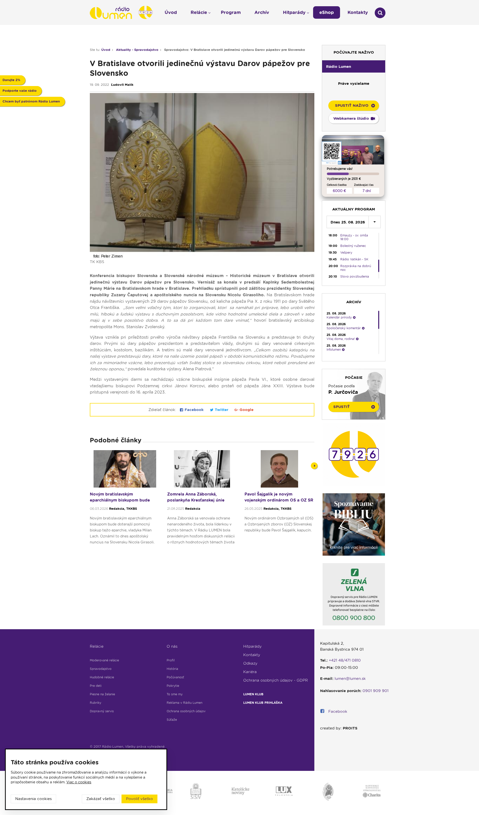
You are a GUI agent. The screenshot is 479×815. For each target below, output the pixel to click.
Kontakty (251, 655)
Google (245, 410)
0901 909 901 (375, 691)
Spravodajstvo (101, 669)
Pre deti (96, 686)
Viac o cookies (78, 782)
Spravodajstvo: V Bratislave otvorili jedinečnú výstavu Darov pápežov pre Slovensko (234, 50)
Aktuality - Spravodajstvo (137, 50)
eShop (326, 12)
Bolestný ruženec (353, 246)
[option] (124, 500)
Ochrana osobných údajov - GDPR (275, 680)
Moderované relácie (104, 660)
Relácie (97, 646)
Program (231, 12)
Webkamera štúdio (351, 118)
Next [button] (314, 465)
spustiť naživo (351, 105)
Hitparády (252, 646)
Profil (171, 660)
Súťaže (172, 719)
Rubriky (95, 703)
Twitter (222, 410)
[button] (353, 66)
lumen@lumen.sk (350, 678)
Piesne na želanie (102, 694)
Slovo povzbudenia (354, 276)
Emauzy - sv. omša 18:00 (354, 237)
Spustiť (341, 407)
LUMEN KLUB (253, 694)
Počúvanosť (175, 677)
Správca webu (101, 752)
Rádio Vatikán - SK (354, 259)
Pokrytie (173, 686)
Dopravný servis (102, 711)
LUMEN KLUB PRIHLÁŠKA (262, 703)
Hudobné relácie (102, 677)
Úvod (105, 50)
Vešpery (346, 252)
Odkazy (250, 663)
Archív (261, 12)
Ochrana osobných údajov (186, 711)
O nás (172, 646)
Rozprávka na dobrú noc (355, 268)
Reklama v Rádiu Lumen (184, 703)
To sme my (175, 694)
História (172, 669)
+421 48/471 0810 (345, 660)
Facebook (194, 410)
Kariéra (250, 672)
